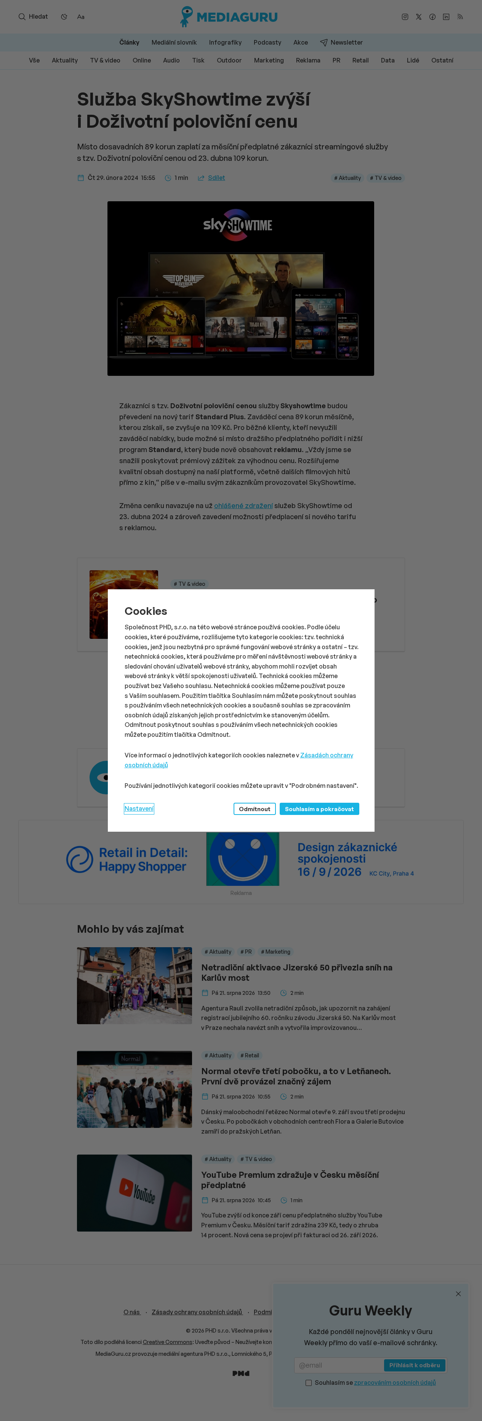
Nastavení (139, 808)
